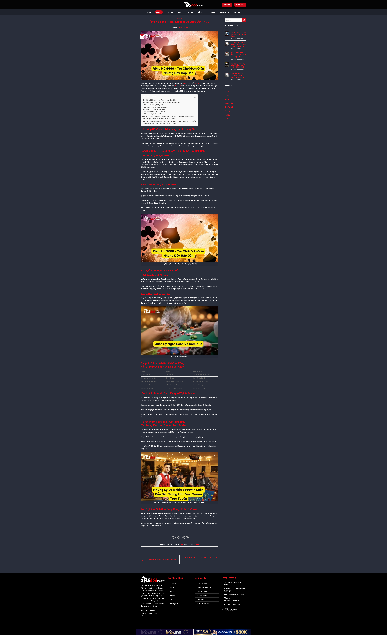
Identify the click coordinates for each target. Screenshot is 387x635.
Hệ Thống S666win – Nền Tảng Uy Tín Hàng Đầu (159, 100)
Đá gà (190, 12)
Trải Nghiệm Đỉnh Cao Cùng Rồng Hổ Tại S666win (160, 124)
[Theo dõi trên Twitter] (231, 609)
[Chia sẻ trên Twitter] (176, 537)
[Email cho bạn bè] (179, 537)
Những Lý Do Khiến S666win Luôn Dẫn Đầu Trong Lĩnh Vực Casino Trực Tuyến (169, 121)
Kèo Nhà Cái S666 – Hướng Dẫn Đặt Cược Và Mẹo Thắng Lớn (238, 44)
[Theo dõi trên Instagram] (227, 609)
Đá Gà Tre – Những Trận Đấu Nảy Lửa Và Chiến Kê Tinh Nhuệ (238, 65)
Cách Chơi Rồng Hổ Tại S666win (156, 105)
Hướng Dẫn (211, 12)
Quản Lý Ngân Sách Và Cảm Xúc (156, 114)
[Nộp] (244, 20)
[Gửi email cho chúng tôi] (235, 609)
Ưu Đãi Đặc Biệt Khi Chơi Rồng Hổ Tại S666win (159, 119)
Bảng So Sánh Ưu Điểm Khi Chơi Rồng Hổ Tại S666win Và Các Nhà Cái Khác (168, 116)
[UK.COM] (193, 4)
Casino (158, 12)
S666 (149, 12)
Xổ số (200, 12)
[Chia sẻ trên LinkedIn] (187, 537)
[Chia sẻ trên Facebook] (172, 537)
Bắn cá (180, 12)
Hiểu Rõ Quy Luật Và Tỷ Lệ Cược (156, 111)
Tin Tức (237, 12)
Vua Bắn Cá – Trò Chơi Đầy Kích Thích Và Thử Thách (238, 34)
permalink (196, 544)
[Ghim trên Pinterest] (183, 537)
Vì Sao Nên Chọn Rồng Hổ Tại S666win (158, 107)
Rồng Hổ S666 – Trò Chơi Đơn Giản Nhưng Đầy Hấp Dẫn (162, 102)
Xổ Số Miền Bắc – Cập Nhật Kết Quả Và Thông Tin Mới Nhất (238, 75)
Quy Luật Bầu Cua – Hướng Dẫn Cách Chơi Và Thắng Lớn (238, 55)
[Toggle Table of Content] (193, 97)
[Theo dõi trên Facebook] (224, 609)
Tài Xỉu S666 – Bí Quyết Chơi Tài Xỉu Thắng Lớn (160, 560)
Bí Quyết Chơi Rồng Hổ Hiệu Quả (154, 109)
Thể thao (169, 12)
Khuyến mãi (224, 12)
